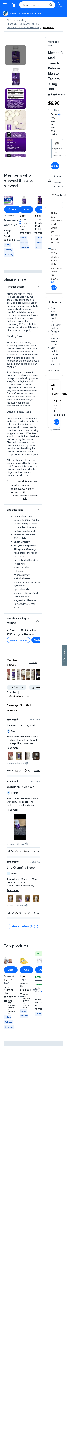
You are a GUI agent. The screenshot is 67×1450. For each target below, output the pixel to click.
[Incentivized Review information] (26, 763)
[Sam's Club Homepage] (13, 4)
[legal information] (59, 114)
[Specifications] (38, 509)
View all (33, 662)
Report (37, 770)
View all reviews (18, 640)
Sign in (12, 209)
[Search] (51, 5)
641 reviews (28, 634)
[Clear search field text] (46, 4)
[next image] (15, 160)
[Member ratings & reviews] (38, 619)
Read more (54, 370)
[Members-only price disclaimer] (20, 222)
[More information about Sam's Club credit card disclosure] (52, 282)
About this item (15, 279)
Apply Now (54, 287)
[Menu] (5, 5)
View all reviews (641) (23, 926)
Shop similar (55, 166)
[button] (8, 674)
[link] (36, 756)
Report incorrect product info (25, 497)
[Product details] (38, 286)
